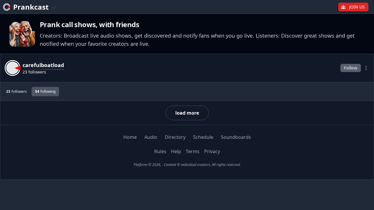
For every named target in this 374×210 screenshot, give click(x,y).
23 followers (34, 72)
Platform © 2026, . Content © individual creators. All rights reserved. (187, 164)
